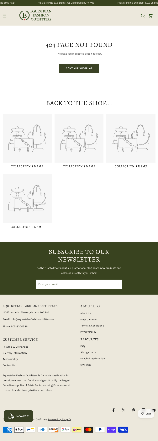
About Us (85, 313)
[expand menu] (4, 16)
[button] (151, 15)
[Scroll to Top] (151, 421)
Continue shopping (79, 68)
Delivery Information (15, 352)
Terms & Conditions (92, 325)
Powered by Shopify (59, 419)
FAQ (82, 346)
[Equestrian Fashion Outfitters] (35, 15)
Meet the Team (88, 319)
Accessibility (10, 359)
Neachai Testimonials (93, 358)
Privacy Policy (88, 331)
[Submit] (117, 284)
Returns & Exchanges (15, 346)
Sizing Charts (88, 352)
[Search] (143, 15)
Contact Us (9, 365)
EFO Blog (85, 364)
